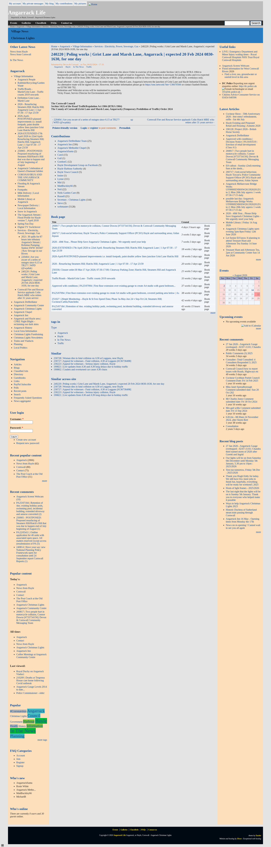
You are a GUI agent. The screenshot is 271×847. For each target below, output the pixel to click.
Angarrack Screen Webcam (235, 65)
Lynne (60, 179)
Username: (17, 419)
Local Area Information (25, 331)
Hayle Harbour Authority (69, 168)
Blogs (17, 367)
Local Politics (20, 347)
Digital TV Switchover (29, 227)
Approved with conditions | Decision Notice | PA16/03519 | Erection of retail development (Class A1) (241, 143)
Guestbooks (20, 377)
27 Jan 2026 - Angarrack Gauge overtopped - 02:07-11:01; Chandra (243, 345)
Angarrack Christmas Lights (28, 308)
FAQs (54, 23)
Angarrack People (26, 79)
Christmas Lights (18, 716)
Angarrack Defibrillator (25, 302)
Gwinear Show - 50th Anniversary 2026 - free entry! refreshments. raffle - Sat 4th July (243, 116)
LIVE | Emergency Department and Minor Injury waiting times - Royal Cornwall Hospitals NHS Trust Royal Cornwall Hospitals (240, 55)
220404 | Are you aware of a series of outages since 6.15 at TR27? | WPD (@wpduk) (31, 263)
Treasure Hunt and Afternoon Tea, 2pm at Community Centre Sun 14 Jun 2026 (243, 252)
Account (20, 755)
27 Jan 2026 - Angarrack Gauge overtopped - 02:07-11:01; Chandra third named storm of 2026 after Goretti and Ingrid (243, 450)
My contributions (64, 3)
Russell (61, 196)
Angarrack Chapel (23, 312)
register (94, 128)
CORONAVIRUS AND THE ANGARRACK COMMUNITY (30, 177)
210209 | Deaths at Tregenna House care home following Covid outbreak (30, 680)
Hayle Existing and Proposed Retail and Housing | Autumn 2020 (243, 124)
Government (16, 721)
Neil (59, 189)
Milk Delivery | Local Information (28, 194)
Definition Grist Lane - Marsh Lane (29, 99)
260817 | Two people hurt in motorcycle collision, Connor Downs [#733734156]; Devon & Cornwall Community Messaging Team (31, 617)
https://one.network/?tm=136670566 (163, 84)
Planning (18, 344)
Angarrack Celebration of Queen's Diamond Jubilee (30, 169)
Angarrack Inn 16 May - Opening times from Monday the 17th (242, 520)
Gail (59, 158)
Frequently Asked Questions (28, 397)
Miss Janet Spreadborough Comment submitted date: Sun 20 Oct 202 (242, 390)
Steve (60, 203)
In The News (16, 60)
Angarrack (20, 26)
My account (15, 3)
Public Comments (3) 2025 (239, 353)
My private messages (33, 3)
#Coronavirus (18, 711)
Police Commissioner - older (30, 693)
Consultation (232, 426)
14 (252, 290)
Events (13, 23)
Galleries (26, 23)
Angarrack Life (26, 12)
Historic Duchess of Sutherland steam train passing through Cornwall (241, 512)
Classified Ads (21, 371)
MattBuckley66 (65, 186)
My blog (49, 3)
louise (60, 175)
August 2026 (240, 275)
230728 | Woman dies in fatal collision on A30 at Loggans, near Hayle (88, 358)
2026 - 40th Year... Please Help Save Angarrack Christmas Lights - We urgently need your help (99, 241)
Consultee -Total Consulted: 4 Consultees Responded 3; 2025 (241, 361)
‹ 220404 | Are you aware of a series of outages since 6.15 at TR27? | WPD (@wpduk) (86, 121)
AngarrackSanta (65, 151)
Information (35, 726)
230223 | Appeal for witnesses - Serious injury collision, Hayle (84, 363)
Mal (59, 182)
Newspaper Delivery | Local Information (28, 207)
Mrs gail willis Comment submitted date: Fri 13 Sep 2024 (243, 409)
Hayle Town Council (67, 172)
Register (20, 762)
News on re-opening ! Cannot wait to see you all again (243, 526)
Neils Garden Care (66, 192)
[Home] (93, 4)
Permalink (124, 128)
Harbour (29, 721)
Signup (19, 766)
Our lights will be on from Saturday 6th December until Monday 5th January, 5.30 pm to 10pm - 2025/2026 (243, 462)
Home (12, 26)
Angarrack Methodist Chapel (71, 148)
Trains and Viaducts (23, 341)
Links (16, 381)
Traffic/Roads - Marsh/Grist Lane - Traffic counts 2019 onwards (31, 92)
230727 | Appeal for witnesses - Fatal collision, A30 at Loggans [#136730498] (92, 361)
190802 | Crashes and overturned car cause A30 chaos (80, 369)
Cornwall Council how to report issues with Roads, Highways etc (242, 370)
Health (14, 726)
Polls (16, 387)
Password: (16, 427)
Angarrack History (23, 327)
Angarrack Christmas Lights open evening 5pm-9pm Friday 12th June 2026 (242, 231)
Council (33, 715)
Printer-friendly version (64, 128)
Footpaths (22, 189)
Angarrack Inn (21, 315)
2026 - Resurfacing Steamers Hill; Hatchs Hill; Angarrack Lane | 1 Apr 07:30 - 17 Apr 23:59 (31, 108)
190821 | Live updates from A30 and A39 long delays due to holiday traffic (91, 366)
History (22, 726)
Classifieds (40, 23)
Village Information (33, 26)
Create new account (26, 439)
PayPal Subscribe (22, 384)
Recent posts (20, 391)
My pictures (80, 3)
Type (54, 327)
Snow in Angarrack (27, 211)
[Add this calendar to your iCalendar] (251, 325)
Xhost (239, 839)
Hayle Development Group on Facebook (77, 165)
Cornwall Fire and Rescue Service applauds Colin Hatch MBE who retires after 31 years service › (180, 121)
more (44, 480)
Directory (18, 374)
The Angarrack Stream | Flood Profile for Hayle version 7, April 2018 (29, 217)
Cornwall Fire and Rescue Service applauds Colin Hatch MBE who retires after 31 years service (30, 293)
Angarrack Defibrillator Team (72, 141)
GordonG (62, 161)
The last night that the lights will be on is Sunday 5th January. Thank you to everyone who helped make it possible (243, 495)
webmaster (62, 206)
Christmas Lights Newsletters (28, 337)
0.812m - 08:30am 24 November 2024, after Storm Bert (242, 418)
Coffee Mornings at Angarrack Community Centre (31, 656)
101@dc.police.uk (231, 91)
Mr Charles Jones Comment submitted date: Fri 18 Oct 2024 (241, 400)
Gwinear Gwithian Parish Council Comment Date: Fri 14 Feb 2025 (243, 379)
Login (84, 128)
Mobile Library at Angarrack (26, 200)
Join (18, 759)
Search (17, 394)
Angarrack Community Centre (29, 305)
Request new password (27, 443)
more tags (42, 739)
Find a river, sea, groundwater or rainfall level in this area (241, 75)
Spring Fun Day (26, 223)
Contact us (66, 23)
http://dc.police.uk (248, 86)
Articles (17, 364)
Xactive (258, 835)
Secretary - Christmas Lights (71, 199)
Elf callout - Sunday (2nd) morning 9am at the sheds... (243, 167)
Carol (60, 154)
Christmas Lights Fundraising (28, 334)
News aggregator (22, 401)
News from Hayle (19, 51)
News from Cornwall (20, 54)
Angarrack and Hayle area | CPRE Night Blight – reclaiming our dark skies (27, 321)
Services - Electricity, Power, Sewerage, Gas (59, 26)
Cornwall (21, 467)
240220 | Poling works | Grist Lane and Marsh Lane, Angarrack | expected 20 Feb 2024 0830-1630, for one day (31, 278)
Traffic (89, 67)
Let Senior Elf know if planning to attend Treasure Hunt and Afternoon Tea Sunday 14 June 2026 (243, 242)
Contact (20, 470)
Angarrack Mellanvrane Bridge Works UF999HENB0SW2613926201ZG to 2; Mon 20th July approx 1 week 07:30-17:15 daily (243, 189)
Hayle (41, 721)
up (131, 119)
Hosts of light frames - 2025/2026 (242, 488)
